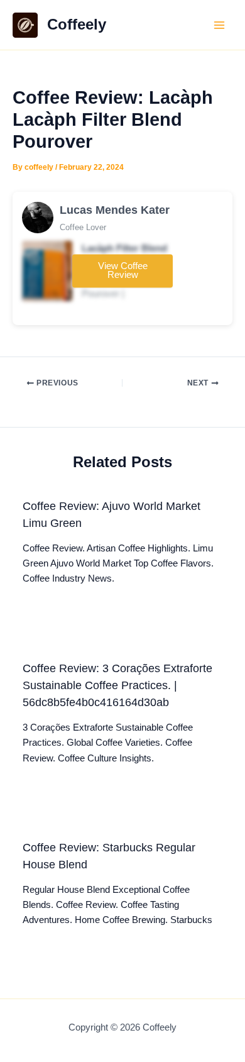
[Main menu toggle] (219, 25)
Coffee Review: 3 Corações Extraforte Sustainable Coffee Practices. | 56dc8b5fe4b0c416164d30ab (117, 685)
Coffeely (76, 24)
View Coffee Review (123, 270)
